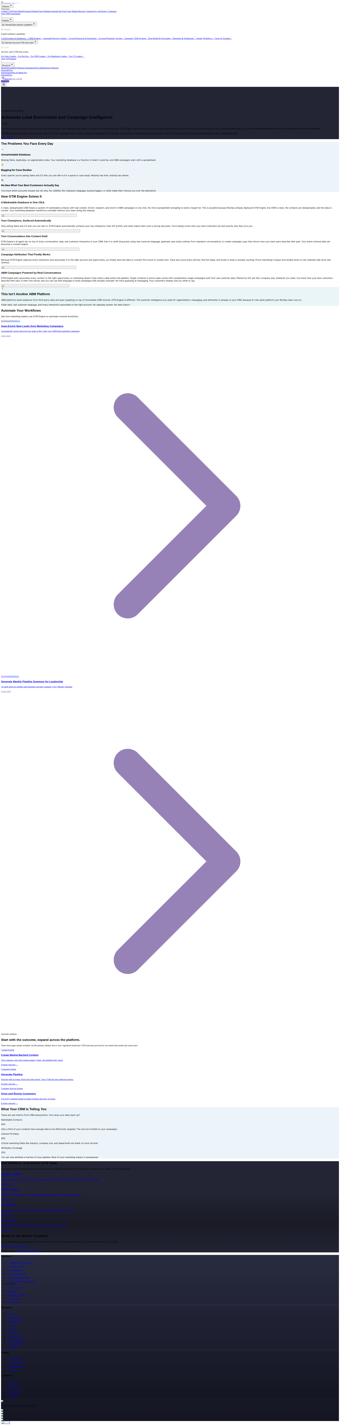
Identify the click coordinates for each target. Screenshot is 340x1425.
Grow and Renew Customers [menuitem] (104, 11)
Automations (15, 1318)
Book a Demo (16, 79)
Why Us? (14, 1370)
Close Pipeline (16, 1270)
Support (13, 1325)
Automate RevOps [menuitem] (58, 11)
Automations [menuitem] (29, 68)
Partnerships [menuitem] (6, 73)
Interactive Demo (17, 1363)
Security (13, 1397)
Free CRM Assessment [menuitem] (10, 14)
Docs (10, 75)
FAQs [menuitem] (10, 70)
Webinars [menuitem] (20, 68)
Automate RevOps (17, 1274)
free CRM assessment (27, 1251)
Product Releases (17, 1344)
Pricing (4, 75)
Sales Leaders (15, 1287)
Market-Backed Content (20, 1278)
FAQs (12, 1329)
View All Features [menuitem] (8, 59)
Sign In (7, 79)
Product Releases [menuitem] (51, 68)
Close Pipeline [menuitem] (44, 11)
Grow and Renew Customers (22, 1281)
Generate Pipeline (17, 1266)
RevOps (13, 1291)
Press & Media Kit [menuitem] (19, 73)
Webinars (13, 1347)
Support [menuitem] (4, 70)
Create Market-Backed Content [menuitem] (79, 11)
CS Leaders (14, 1302)
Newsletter (14, 1332)
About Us (14, 1382)
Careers (13, 1385)
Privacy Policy (16, 1389)
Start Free (5, 81)
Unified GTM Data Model (21, 1263)
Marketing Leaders (17, 1295)
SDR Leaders (15, 1299)
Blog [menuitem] (3, 68)
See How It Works (20, 1246)
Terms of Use (15, 1393)
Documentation (16, 1321)
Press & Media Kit (17, 1340)
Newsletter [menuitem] (39, 68)
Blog (12, 1314)
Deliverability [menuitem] (11, 68)
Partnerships (15, 1336)
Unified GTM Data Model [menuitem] (12, 11)
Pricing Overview (17, 1366)
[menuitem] (14, 38)
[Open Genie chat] (5, 1422)
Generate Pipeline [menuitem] (30, 11)
